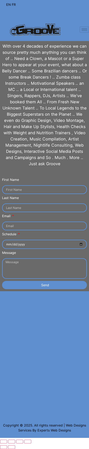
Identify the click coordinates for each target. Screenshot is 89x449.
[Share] (11, 441)
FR (14, 4)
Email (7, 216)
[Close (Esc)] (3, 441)
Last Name (10, 198)
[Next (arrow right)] (11, 447)
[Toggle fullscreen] (19, 441)
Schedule (9, 234)
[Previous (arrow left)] (3, 447)
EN (8, 4)
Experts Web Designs (54, 430)
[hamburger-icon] (84, 30)
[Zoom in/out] (27, 441)
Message (9, 253)
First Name (10, 180)
